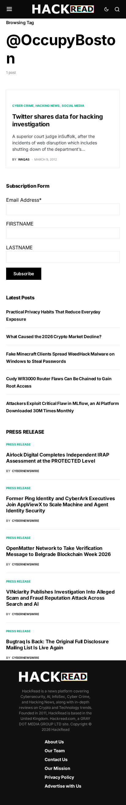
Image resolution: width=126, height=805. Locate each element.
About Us (54, 741)
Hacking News (47, 105)
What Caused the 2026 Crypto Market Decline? (53, 336)
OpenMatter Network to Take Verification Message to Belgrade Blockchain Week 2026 (58, 551)
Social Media (73, 105)
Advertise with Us (63, 786)
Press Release (18, 444)
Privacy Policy (59, 777)
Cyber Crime (23, 105)
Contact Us (56, 759)
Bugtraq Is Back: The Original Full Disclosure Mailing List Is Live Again (57, 644)
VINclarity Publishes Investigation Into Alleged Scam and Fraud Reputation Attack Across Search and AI (60, 598)
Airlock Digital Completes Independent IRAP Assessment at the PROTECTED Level (57, 458)
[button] (9, 9)
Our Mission (57, 768)
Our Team (55, 750)
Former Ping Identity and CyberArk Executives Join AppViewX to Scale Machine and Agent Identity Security (60, 504)
